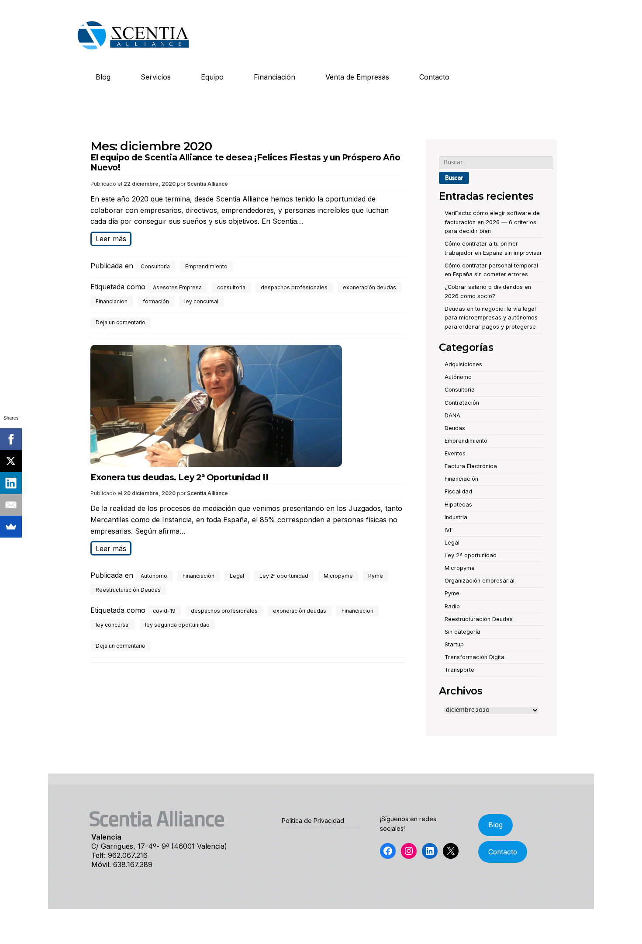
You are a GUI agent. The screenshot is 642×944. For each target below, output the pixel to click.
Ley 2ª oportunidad (283, 576)
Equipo (212, 77)
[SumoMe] (11, 527)
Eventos (455, 453)
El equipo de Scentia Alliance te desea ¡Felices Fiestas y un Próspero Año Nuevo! (245, 163)
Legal (237, 576)
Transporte (459, 669)
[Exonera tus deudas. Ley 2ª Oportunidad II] (247, 407)
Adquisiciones (463, 364)
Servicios (156, 77)
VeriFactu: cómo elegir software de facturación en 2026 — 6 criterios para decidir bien (492, 222)
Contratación (462, 402)
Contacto (434, 77)
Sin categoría (462, 631)
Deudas (455, 428)
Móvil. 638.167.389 (121, 864)
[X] (11, 461)
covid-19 (164, 610)
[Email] (11, 505)
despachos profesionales (294, 287)
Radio (452, 606)
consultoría (231, 287)
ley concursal (201, 301)
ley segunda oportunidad (177, 624)
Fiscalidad (458, 491)
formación (156, 301)
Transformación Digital (475, 657)
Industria (456, 517)
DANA (452, 415)
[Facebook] (11, 439)
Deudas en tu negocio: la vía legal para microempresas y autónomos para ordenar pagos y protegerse (491, 317)
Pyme (375, 576)
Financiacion (112, 301)
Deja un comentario (120, 322)
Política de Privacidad (313, 820)
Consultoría (155, 266)
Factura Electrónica (471, 466)
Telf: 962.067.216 (119, 855)
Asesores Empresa (177, 287)
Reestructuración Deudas (128, 590)
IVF (449, 530)
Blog (103, 77)
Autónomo (154, 576)
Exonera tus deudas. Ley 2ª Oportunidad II (179, 477)
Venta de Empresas (357, 77)
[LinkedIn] (11, 483)
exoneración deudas (369, 287)
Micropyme (338, 576)
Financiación (274, 77)
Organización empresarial (479, 580)
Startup (454, 644)
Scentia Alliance (207, 183)
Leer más (111, 238)
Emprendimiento (206, 266)
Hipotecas (458, 504)
